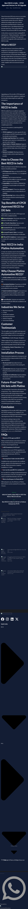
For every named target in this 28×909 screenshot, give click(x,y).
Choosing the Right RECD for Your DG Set (16, 550)
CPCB (18, 173)
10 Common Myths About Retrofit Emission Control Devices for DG (15, 571)
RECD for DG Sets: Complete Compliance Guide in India (14, 519)
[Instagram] (7, 619)
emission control (11, 431)
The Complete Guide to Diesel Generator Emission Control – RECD (12, 514)
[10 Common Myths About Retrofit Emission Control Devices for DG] (3, 584)
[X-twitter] (16, 619)
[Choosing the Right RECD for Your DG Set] (3, 552)
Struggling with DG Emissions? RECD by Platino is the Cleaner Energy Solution (16, 558)
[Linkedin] (12, 619)
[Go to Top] (26, 907)
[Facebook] (2, 619)
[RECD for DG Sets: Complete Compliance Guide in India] (3, 533)
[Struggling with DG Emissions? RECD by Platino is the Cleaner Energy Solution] (3, 563)
